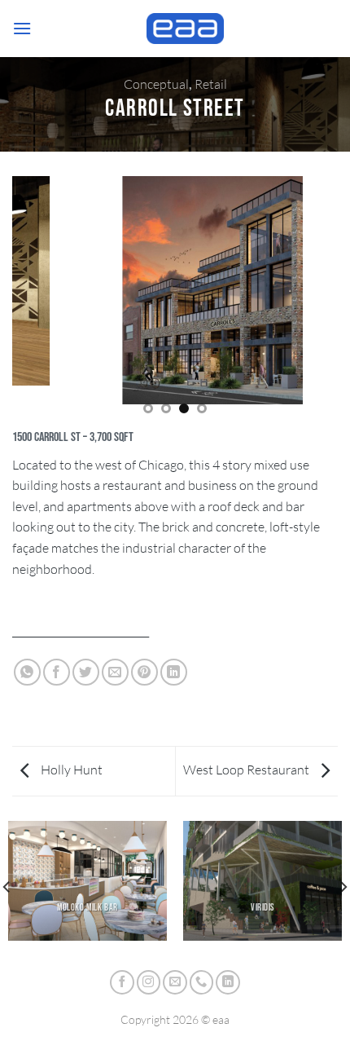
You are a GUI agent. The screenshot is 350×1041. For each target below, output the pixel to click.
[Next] (329, 300)
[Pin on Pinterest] (144, 672)
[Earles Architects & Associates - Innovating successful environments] (185, 28)
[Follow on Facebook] (122, 982)
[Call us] (202, 982)
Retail (211, 84)
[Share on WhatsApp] (27, 672)
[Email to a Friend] (115, 672)
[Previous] (21, 300)
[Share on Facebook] (56, 672)
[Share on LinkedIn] (173, 672)
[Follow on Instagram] (149, 982)
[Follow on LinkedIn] (228, 982)
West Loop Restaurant (247, 769)
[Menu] (22, 28)
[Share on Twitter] (85, 672)
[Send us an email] (175, 982)
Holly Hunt (70, 769)
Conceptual (156, 84)
